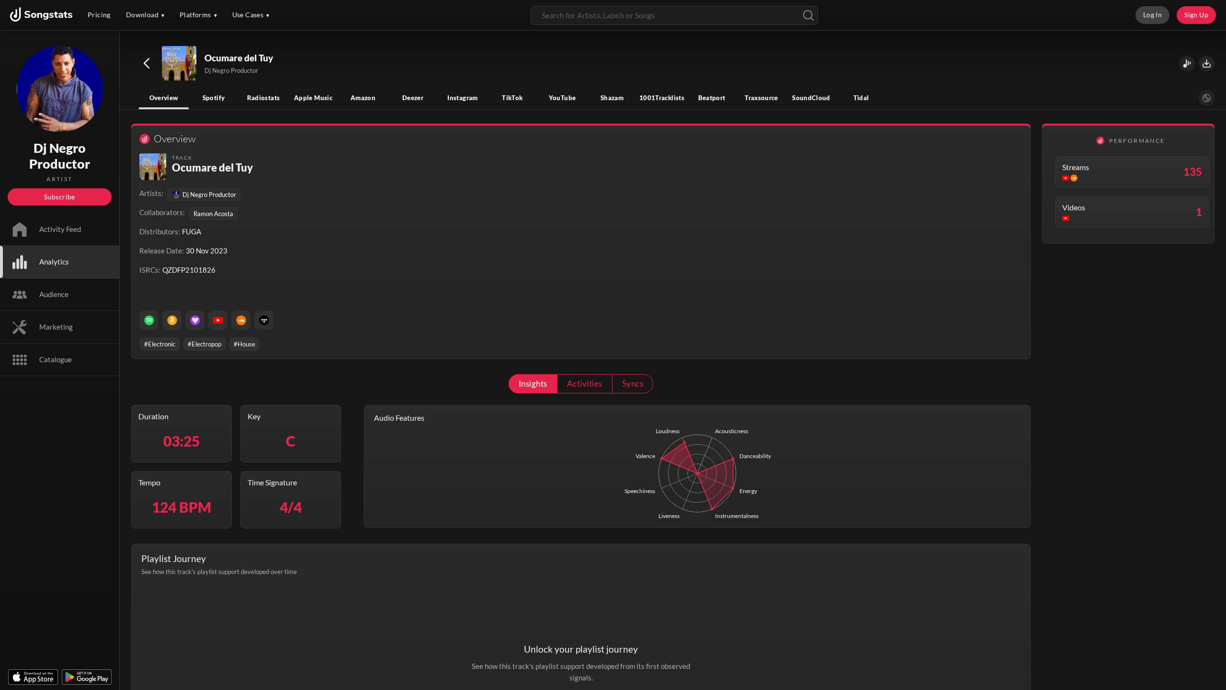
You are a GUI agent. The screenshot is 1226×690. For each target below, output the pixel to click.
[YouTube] (217, 320)
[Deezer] (194, 320)
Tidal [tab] (861, 98)
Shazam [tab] (612, 98)
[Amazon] (172, 320)
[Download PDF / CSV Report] (1207, 63)
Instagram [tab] (462, 98)
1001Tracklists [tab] (661, 98)
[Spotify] (149, 320)
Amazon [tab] (363, 98)
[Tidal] (263, 320)
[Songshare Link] (1187, 63)
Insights (533, 384)
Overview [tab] (164, 98)
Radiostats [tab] (263, 98)
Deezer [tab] (412, 98)
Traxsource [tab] (761, 98)
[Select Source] (1207, 98)
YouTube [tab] (562, 98)
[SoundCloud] (240, 320)
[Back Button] (146, 63)
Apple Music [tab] (313, 98)
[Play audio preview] (180, 64)
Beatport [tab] (712, 98)
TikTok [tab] (512, 98)
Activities (584, 384)
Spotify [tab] (214, 98)
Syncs (632, 384)
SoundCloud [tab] (811, 98)
